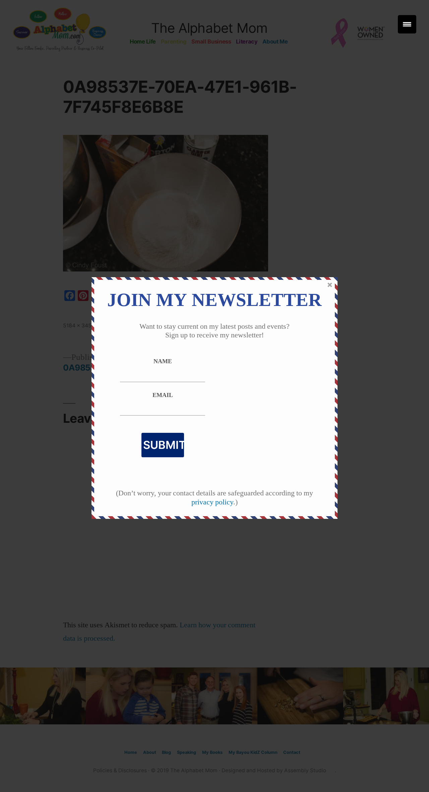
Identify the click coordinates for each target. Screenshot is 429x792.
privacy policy (212, 502)
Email (162, 395)
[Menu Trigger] (407, 24)
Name (163, 361)
